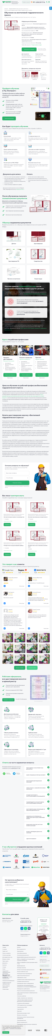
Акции (4, 969)
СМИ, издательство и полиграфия (24, 1005)
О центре (5, 949)
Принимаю (5, 1032)
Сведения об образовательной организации (6, 972)
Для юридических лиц (7, 957)
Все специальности (21, 949)
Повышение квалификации (8, 980)
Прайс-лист (5, 951)
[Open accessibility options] (50, 8)
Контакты (5, 965)
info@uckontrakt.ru (24, 936)
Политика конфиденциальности (45, 990)
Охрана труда (5, 989)
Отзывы (4, 967)
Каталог (19, 947)
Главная (4, 947)
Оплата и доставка (7, 955)
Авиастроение (20, 951)
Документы (5, 963)
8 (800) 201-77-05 (40, 2)
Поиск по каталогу (7, 953)
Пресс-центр (5, 961)
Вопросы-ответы (6, 959)
